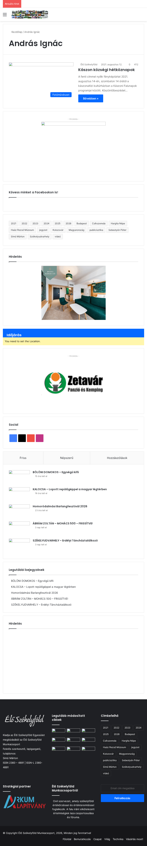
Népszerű (66, 458)
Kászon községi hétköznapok (106, 69)
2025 (57, 223)
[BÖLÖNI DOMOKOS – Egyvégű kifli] (19, 477)
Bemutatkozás (82, 839)
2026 (68, 223)
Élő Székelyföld (89, 64)
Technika (118, 839)
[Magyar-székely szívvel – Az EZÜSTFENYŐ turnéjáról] (73, 741)
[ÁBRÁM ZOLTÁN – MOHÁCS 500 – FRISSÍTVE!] (19, 529)
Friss (23, 458)
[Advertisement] (73, 659)
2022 (24, 223)
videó (58, 236)
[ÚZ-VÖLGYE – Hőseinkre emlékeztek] (58, 750)
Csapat (97, 839)
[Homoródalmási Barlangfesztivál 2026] (19, 511)
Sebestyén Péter (117, 229)
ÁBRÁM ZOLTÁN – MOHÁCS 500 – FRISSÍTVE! (63, 523)
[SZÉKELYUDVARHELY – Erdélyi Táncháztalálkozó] (19, 546)
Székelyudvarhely (39, 236)
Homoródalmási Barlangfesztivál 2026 (60, 506)
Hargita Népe (118, 223)
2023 (35, 223)
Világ (107, 839)
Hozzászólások (117, 458)
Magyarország (76, 229)
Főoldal (67, 839)
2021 (13, 223)
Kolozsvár (58, 229)
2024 (46, 223)
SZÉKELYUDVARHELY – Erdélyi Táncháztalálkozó (65, 540)
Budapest (82, 223)
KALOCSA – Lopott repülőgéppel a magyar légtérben (70, 489)
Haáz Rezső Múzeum (22, 229)
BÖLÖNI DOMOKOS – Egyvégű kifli (56, 472)
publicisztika (96, 229)
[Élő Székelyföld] (30, 14)
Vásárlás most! (134, 839)
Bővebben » (90, 98)
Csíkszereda (98, 223)
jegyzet (43, 229)
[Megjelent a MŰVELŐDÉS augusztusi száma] (88, 741)
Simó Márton (17, 236)
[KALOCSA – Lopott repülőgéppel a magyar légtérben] (19, 494)
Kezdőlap (16, 31)
